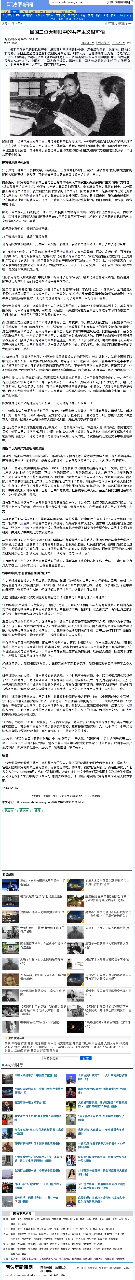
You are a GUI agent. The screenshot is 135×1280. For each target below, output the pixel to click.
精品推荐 (87, 1244)
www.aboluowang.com (67, 2)
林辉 (14, 43)
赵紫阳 (44, 1050)
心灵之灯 (54, 1234)
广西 (24, 1043)
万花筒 (97, 1249)
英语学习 (69, 1239)
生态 (53, 19)
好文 (75, 1229)
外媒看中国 (29, 1229)
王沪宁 (53, 1047)
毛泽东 (61, 340)
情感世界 (32, 1249)
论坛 (63, 11)
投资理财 (37, 1239)
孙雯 (77, 1047)
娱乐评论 (76, 1244)
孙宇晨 (77, 1043)
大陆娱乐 (21, 1244)
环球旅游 (117, 1249)
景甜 (37, 1043)
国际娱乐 (65, 1244)
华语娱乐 (32, 1244)
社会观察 (43, 1249)
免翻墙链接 (122, 2)
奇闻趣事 (87, 1249)
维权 (121, 15)
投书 (82, 1229)
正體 (110, 2)
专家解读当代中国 (48, 1258)
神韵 (30, 1043)
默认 (129, 42)
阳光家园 (109, 1258)
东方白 (47, 796)
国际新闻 (60, 15)
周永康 (54, 1050)
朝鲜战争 (38, 344)
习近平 (86, 1043)
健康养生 (21, 1234)
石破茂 (69, 1047)
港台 (60, 19)
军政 (17, 15)
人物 (83, 15)
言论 (19, 1229)
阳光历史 (76, 1258)
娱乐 (53, 11)
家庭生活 (43, 1234)
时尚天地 (76, 1249)
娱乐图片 (98, 1244)
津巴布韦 (118, 1047)
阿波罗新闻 (20, 5)
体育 (128, 15)
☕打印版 (110, 23)
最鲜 (13, 1249)
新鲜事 (43, 11)
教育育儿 (98, 1234)
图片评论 (110, 1229)
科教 (98, 15)
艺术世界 (119, 1234)
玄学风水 (76, 1234)
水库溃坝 (20, 1047)
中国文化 (108, 1234)
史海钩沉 (32, 1234)
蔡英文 (35, 1050)
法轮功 (9, 1047)
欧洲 (29, 195)
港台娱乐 (54, 1244)
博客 (72, 11)
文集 (56, 1229)
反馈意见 (92, 1268)
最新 (8, 15)
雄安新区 (87, 1047)
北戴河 (107, 1047)
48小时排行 (14, 1065)
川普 (44, 1043)
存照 (95, 1229)
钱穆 (37, 810)
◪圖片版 (120, 23)
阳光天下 (98, 1258)
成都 (32, 182)
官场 (105, 15)
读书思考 (58, 1239)
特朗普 (31, 1047)
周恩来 (24, 523)
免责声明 (103, 1268)
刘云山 (9, 1050)
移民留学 (65, 1249)
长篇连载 (102, 1239)
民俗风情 (15, 1253)
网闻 (90, 15)
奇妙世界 (106, 1249)
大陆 (38, 15)
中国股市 (42, 1047)
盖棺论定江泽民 (30, 1258)
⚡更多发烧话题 (15, 1038)
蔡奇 (27, 1050)
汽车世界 (54, 1249)
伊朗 (8, 1043)
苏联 (84, 252)
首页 (5, 11)
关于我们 (81, 1268)
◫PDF (128, 23)
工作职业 (87, 1234)
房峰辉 (18, 1050)
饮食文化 (21, 1249)
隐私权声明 (116, 1268)
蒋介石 (98, 1047)
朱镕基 (16, 1043)
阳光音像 (120, 1258)
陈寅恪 (9, 810)
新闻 (15, 11)
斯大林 (64, 252)
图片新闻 (21, 1224)
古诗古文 (26, 1239)
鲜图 (24, 1253)
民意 (101, 1229)
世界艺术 (80, 1239)
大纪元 (63, 796)
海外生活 (65, 1234)
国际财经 (73, 15)
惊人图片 (15, 1258)
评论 (24, 11)
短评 (69, 1229)
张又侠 (123, 1043)
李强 (61, 1047)
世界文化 (48, 1239)
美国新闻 (28, 15)
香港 (69, 589)
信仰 (68, 19)
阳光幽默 (87, 1258)
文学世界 (91, 1239)
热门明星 (43, 1244)
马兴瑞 (52, 1043)
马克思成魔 (64, 1043)
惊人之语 (41, 1229)
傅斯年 (24, 810)
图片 (78, 19)
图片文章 (113, 1239)
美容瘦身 (15, 1239)
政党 (63, 1229)
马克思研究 (64, 1258)
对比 (88, 1229)
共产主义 (8, 146)
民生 (113, 15)
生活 (33, 11)
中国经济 (48, 15)
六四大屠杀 (111, 1043)
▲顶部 (127, 1268)
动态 (50, 1229)
